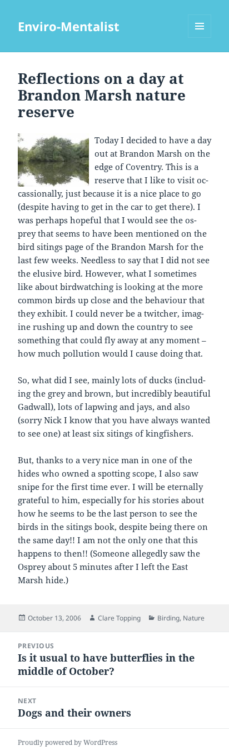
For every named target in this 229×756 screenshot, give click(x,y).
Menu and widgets (199, 37)
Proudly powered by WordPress (67, 742)
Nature (194, 618)
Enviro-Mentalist (69, 26)
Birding (168, 618)
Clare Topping (119, 618)
